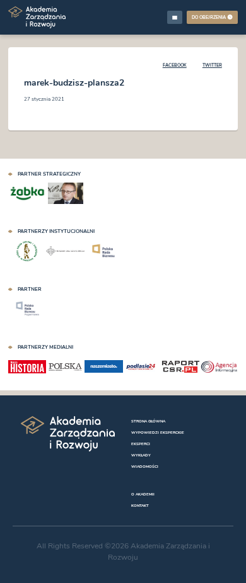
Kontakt (140, 505)
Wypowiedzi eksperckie (157, 432)
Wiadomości (144, 466)
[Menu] (174, 17)
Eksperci (140, 443)
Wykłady (141, 455)
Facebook (175, 65)
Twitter (212, 65)
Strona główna (148, 421)
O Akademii (143, 494)
